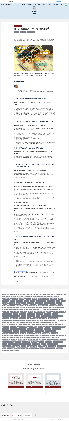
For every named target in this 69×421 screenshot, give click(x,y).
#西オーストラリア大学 (49, 320)
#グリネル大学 (17, 341)
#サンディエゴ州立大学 (7, 331)
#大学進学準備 (34, 341)
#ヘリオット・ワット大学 (50, 348)
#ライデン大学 (21, 307)
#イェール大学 (22, 318)
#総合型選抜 (14, 339)
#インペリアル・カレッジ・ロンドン (33, 307)
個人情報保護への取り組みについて (17, 419)
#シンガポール (5, 318)
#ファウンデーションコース (57, 324)
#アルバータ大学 (54, 333)
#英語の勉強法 (19, 300)
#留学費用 (60, 298)
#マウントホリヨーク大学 (33, 339)
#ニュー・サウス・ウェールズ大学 (27, 331)
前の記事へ (17, 281)
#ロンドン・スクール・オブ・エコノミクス (10, 333)
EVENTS (61, 4)
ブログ (50, 4)
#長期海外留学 (37, 333)
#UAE (40, 346)
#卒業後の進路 (53, 298)
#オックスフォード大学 (31, 320)
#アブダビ (41, 341)
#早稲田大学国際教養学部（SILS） (59, 339)
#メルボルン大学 (51, 300)
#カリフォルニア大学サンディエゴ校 (39, 318)
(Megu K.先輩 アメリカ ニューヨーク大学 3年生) (39, 276)
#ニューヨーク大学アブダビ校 (22, 348)
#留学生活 (22, 298)
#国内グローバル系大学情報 (43, 298)
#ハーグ (44, 346)
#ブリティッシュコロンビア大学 (14, 305)
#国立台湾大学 (59, 348)
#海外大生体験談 (40, 294)
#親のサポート (22, 313)
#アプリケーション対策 (27, 296)
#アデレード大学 (47, 328)
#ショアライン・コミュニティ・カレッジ (18, 328)
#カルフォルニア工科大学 (17, 335)
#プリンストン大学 (27, 322)
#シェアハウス (23, 311)
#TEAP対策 (41, 326)
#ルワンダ (57, 309)
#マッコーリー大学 (38, 328)
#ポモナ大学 (41, 309)
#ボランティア (5, 311)
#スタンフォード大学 (7, 335)
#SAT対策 (60, 305)
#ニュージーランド (6, 309)
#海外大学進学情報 (6, 294)
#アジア (35, 309)
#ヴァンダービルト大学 (52, 322)
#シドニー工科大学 (39, 337)
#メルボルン (55, 313)
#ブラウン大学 (39, 313)
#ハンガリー (47, 326)
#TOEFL (56, 320)
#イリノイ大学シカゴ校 (32, 346)
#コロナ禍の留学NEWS (53, 296)
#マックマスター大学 (22, 339)
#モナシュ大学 (30, 333)
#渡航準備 (5, 303)
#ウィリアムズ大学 (33, 348)
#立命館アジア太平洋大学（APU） (40, 322)
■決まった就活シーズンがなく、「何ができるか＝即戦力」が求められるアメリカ (27, 272)
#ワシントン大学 (53, 305)
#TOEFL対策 (11, 303)
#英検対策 (15, 313)
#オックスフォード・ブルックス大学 (51, 337)
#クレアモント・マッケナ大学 (27, 324)
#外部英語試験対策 (6, 298)
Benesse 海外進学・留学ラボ (7, 5)
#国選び (19, 296)
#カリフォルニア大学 (14, 311)
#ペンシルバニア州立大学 (29, 337)
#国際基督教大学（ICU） (7, 324)
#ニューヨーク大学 (39, 303)
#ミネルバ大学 (52, 307)
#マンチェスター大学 (56, 328)
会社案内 (10, 419)
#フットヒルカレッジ (7, 346)
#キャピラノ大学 (6, 339)
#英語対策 (34, 298)
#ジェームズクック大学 (61, 335)
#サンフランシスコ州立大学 (17, 337)
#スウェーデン (51, 335)
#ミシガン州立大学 (14, 350)
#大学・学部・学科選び (23, 294)
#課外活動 (33, 300)
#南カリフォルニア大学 (39, 331)
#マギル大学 (17, 324)
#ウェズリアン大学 (6, 307)
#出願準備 (47, 294)
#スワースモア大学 (49, 309)
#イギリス (28, 298)
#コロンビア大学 (37, 324)
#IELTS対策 (14, 307)
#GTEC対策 (63, 320)
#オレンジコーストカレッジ (49, 303)
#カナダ (35, 296)
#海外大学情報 (31, 294)
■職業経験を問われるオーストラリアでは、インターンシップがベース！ (26, 275)
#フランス (41, 348)
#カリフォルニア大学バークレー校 (59, 311)
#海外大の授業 (14, 298)
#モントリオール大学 (61, 346)
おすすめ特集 (55, 4)
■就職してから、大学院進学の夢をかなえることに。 (22, 276)
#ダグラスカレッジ (31, 313)
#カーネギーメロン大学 (42, 335)
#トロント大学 (30, 303)
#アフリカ (49, 311)
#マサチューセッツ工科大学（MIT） (58, 326)
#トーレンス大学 (14, 326)
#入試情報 (26, 300)
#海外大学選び (61, 294)
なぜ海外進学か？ (30, 4)
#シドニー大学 (21, 320)
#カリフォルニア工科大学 (53, 318)
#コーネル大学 (5, 326)
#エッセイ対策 (5, 300)
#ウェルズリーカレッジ (7, 313)
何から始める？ (44, 4)
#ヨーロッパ (59, 303)
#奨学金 (57, 300)
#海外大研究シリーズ (43, 296)
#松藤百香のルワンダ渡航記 (39, 311)
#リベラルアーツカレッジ (43, 305)
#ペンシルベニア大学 (23, 326)
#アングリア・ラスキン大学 (8, 341)
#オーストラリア (6, 296)
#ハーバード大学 (60, 307)
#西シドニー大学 (46, 333)
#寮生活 (63, 300)
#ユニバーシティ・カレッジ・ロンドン (10, 320)
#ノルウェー (16, 331)
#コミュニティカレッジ (27, 309)
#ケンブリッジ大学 (46, 324)
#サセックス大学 (48, 341)
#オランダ (5, 305)
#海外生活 (13, 296)
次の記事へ (52, 281)
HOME (23, 4)
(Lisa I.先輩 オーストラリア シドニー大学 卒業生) (46, 275)
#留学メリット (47, 313)
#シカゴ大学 (40, 320)
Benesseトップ (58, 1)
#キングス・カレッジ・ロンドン (30, 335)
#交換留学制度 (5, 328)
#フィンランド (30, 328)
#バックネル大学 (33, 305)
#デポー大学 (25, 305)
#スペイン (23, 346)
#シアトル (42, 339)
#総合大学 (30, 311)
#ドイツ (29, 318)
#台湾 (4, 348)
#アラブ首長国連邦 (32, 326)
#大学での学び (54, 294)
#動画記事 (12, 300)
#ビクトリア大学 (16, 346)
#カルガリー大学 (26, 341)
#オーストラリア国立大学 (50, 331)
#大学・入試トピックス (41, 300)
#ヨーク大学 (48, 339)
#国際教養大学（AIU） (18, 322)
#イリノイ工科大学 (11, 348)
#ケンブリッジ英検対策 (7, 322)
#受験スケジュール (14, 318)
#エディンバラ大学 (52, 346)
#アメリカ (14, 294)
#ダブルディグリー (6, 337)
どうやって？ (37, 4)
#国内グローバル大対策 (16, 309)
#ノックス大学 (44, 307)
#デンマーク (23, 333)
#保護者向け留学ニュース (21, 303)
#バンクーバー (5, 350)
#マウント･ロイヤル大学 (58, 341)
